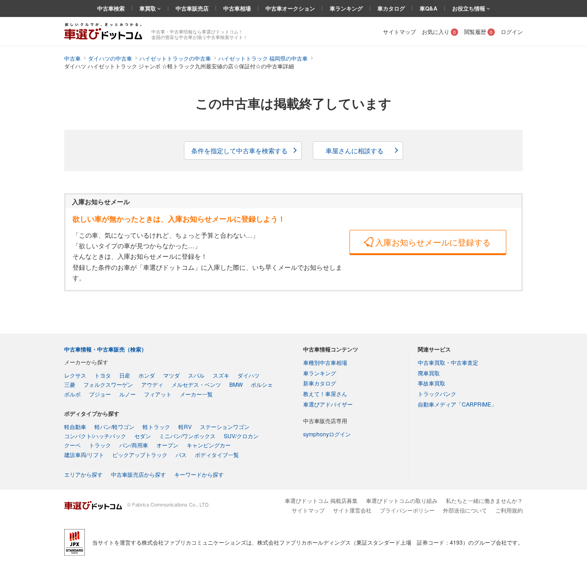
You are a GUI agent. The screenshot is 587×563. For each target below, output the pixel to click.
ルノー (127, 394)
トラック (100, 445)
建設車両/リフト (84, 454)
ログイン (512, 31)
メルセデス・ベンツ (196, 384)
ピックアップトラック (139, 454)
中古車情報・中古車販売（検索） (105, 349)
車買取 (148, 8)
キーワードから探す (199, 474)
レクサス (75, 375)
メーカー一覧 (196, 394)
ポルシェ (262, 384)
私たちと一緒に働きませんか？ (484, 500)
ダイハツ (249, 375)
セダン (142, 436)
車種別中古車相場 (325, 362)
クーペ (72, 445)
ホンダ (146, 375)
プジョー (100, 394)
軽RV (185, 426)
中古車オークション (290, 8)
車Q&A (428, 8)
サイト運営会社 (352, 510)
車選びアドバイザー (328, 404)
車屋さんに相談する (354, 150)
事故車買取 (431, 383)
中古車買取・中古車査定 (448, 362)
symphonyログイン (327, 434)
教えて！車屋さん (325, 393)
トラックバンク (437, 393)
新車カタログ (319, 383)
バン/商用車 (133, 445)
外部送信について (465, 510)
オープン (167, 445)
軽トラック (156, 426)
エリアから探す (83, 474)
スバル (196, 375)
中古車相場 (237, 8)
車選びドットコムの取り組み (401, 500)
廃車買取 (429, 373)
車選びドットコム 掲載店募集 (321, 500)
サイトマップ (399, 31)
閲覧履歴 (478, 31)
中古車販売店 (192, 8)
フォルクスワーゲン (108, 384)
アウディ (152, 384)
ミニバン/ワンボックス (187, 436)
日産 (124, 375)
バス (181, 454)
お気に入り (439, 31)
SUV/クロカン (241, 436)
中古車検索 (111, 8)
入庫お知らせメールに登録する (433, 242)
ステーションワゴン (224, 426)
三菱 (69, 384)
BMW (236, 384)
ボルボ (72, 394)
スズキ (221, 375)
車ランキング (346, 8)
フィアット (158, 394)
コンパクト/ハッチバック (95, 436)
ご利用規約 (509, 510)
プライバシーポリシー (407, 510)
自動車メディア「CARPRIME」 (457, 404)
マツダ (171, 375)
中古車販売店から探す (138, 474)
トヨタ (102, 375)
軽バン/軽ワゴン (114, 426)
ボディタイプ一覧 (217, 454)
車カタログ (391, 8)
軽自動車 (75, 426)
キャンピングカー (209, 445)
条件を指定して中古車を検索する (239, 150)
